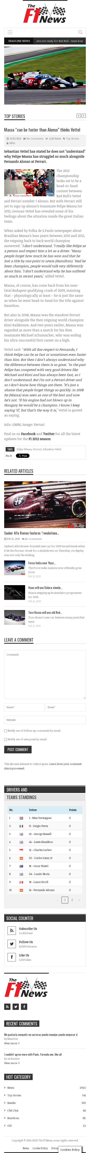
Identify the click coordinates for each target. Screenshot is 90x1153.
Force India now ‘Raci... (42, 562)
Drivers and (17, 789)
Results (11, 1103)
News (72, 86)
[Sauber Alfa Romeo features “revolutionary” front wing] (48, 504)
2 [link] (72, 900)
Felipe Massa (24, 449)
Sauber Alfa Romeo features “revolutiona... (31, 533)
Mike (12, 143)
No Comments (35, 138)
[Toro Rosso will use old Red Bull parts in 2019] (18, 617)
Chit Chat (12, 1110)
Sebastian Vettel (52, 449)
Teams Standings (21, 797)
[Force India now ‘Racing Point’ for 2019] (18, 567)
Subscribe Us (28, 929)
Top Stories (14, 116)
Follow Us (26, 942)
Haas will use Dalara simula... (45, 587)
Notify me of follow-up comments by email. (34, 730)
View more (10, 1043)
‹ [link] (57, 900)
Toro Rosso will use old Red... (45, 612)
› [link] (79, 900)
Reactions (13, 1118)
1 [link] (65, 900)
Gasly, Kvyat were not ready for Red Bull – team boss (43, 41)
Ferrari (37, 449)
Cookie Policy (40, 1148)
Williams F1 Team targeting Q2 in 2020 (58, 93)
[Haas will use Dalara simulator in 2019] (18, 592)
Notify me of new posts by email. (27, 739)
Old (9, 1125)
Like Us (24, 955)
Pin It (9, 456)
